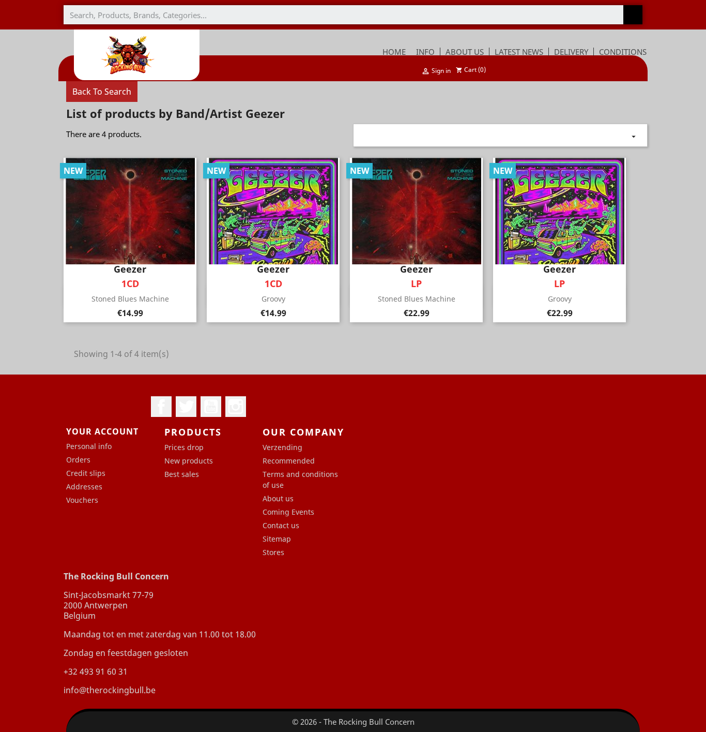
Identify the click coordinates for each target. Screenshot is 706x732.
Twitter (186, 406)
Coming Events (288, 512)
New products (188, 461)
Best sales (181, 474)
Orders (78, 460)
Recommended (289, 461)
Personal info (89, 446)
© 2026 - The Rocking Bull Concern (353, 721)
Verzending (282, 447)
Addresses (84, 486)
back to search (101, 91)
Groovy (273, 299)
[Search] (632, 14)
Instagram (235, 406)
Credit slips (85, 473)
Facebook (161, 406)
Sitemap (277, 539)
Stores (273, 552)
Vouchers (82, 500)
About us (278, 498)
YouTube (211, 406)
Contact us (281, 525)
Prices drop (184, 447)
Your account (102, 431)
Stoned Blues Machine (130, 299)
